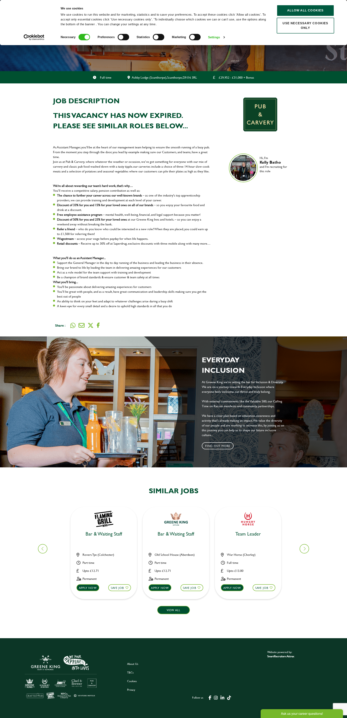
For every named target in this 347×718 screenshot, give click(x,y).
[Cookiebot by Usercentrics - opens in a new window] (34, 37)
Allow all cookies (305, 10)
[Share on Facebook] (98, 325)
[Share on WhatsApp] (73, 325)
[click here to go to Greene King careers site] (61, 676)
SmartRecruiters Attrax (280, 656)
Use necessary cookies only (305, 25)
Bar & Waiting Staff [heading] (104, 534)
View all (174, 610)
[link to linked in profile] (263, 176)
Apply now (88, 588)
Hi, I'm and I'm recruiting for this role (273, 164)
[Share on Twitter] (91, 325)
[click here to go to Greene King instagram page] (215, 697)
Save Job (117, 588)
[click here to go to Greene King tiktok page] (229, 697)
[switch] (123, 37)
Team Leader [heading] (248, 534)
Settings (214, 37)
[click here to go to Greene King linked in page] (222, 697)
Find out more (217, 446)
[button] (304, 548)
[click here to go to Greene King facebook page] (210, 697)
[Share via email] (82, 325)
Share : (60, 325)
